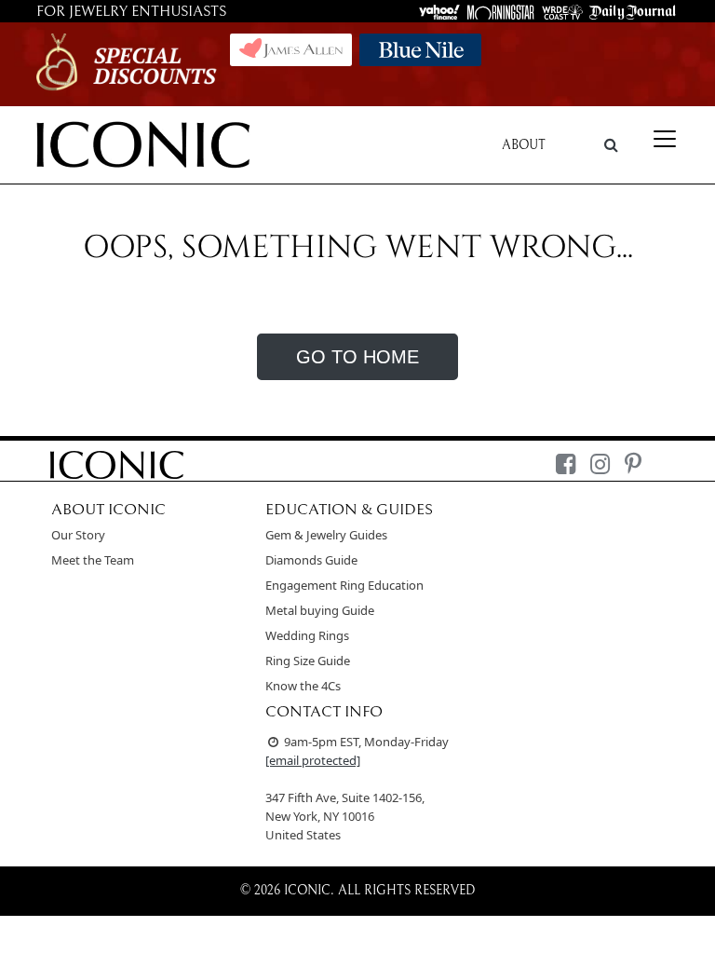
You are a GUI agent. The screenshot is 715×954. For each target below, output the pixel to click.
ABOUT (524, 145)
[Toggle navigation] (665, 139)
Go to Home (357, 357)
